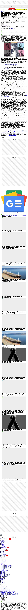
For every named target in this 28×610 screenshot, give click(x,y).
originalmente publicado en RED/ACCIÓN (14, 131)
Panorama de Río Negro (6, 566)
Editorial (3, 564)
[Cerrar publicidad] (1, 535)
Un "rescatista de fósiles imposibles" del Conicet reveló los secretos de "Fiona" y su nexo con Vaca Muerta (14, 463)
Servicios (2, 546)
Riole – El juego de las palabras (7, 591)
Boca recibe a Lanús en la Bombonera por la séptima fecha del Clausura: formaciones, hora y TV (14, 247)
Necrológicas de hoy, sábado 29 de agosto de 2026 (12, 231)
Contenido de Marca (5, 575)
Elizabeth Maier (6, 25)
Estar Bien (4, 555)
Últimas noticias (4, 6)
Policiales (2, 571)
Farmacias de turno (5, 590)
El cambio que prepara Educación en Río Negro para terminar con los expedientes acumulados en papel (14, 395)
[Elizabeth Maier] (2, 23)
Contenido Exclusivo (5, 574)
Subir (2, 599)
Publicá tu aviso (4, 587)
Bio (1, 560)
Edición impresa (4, 576)
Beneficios (2, 596)
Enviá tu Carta (4, 570)
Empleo (2, 586)
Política (2, 540)
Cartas (2, 569)
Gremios (3, 541)
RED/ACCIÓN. (12, 135)
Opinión (2, 563)
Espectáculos (4, 554)
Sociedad (2, 556)
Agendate (3, 550)
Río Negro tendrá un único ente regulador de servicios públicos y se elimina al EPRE (14, 264)
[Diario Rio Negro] (1, 601)
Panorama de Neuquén (6, 565)
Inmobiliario (3, 573)
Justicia (2, 542)
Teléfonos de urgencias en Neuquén (9, 594)
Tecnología (3, 561)
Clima (2, 557)
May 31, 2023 (6, 68)
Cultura (2, 552)
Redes (2, 11)
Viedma (2, 583)
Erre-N (2, 553)
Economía (2, 544)
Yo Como (3, 562)
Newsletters (4, 547)
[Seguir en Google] (1, 34)
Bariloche (20, 6)
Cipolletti (25, 6)
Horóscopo (3, 559)
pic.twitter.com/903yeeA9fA (10, 64)
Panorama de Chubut (6, 567)
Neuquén (11, 6)
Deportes (2, 551)
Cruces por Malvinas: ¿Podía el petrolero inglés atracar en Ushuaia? (14, 280)
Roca (16, 6)
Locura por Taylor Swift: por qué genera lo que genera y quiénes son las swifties (14, 59)
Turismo (2, 545)
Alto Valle (2, 579)
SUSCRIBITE (21, 9)
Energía (2, 543)
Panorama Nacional (5, 568)
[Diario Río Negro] (3, 9)
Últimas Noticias (5, 539)
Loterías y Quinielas (5, 589)
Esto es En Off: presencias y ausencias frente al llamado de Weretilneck (13, 479)
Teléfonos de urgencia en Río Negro (9, 593)
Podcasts (2, 572)
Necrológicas (3, 588)
